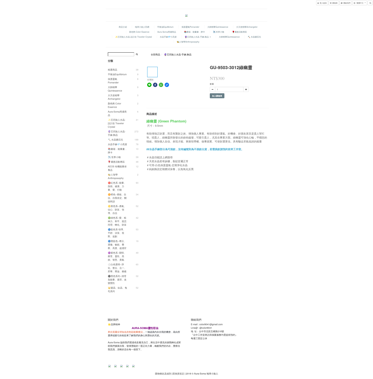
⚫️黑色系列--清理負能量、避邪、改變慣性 (117, 279)
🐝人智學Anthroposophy (188, 41)
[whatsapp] (161, 85)
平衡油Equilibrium (165, 26)
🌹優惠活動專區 (239, 31)
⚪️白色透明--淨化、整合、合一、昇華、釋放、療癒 (117, 268)
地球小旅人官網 (142, 26)
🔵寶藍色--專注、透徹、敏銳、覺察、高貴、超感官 (117, 244)
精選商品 (112, 69)
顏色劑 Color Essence (139, 31)
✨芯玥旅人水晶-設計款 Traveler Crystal (133, 36)
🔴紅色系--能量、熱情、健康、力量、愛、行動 (117, 186)
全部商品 (155, 54)
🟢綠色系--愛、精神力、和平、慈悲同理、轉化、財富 (117, 221)
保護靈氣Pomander (190, 26)
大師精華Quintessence (217, 26)
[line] (149, 85)
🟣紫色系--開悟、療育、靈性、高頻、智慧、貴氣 (117, 256)
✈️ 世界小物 (218, 31)
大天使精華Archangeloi (246, 26)
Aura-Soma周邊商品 (166, 31)
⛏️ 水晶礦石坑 (254, 36)
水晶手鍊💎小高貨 (168, 36)
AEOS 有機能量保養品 (117, 168)
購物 (157, 373)
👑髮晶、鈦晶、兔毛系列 (117, 289)
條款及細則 (165, 373)
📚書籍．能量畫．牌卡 (194, 31)
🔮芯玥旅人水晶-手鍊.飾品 (197, 36)
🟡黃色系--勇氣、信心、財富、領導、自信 (117, 209)
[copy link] (167, 85)
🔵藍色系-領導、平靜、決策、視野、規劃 (116, 233)
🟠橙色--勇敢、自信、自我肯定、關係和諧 (117, 198)
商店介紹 (123, 26)
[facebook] (155, 85)
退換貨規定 (178, 373)
